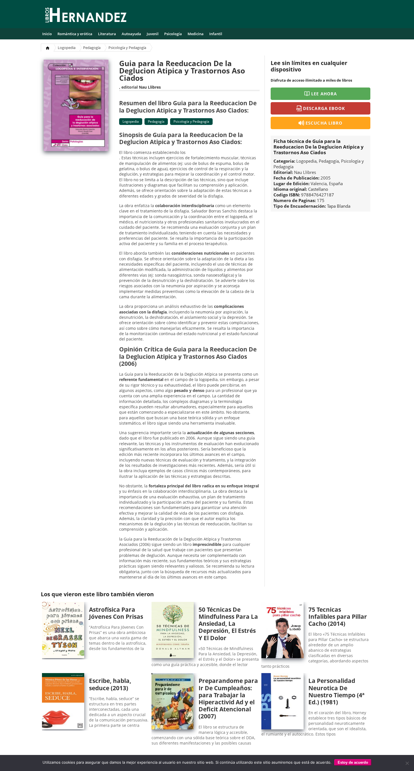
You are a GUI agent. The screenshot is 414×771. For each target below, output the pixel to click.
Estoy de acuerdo (353, 762)
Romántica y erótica (74, 33)
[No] (407, 763)
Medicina (196, 33)
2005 (325, 178)
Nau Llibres (150, 87)
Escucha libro (324, 123)
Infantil (215, 33)
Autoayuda (131, 33)
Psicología (173, 33)
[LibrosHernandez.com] (86, 16)
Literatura (107, 33)
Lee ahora (324, 94)
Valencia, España (327, 183)
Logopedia (66, 47)
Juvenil (153, 33)
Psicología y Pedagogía (127, 47)
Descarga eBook (324, 108)
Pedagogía (92, 47)
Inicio (47, 33)
